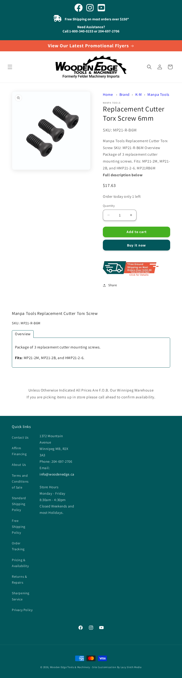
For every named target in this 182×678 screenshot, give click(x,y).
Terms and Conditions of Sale (20, 481)
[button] (10, 67)
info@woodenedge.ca (57, 474)
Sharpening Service (20, 596)
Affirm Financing (19, 451)
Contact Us (20, 437)
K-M (138, 94)
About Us (19, 464)
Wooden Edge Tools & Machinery (70, 667)
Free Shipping (136, 269)
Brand (124, 94)
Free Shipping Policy (18, 527)
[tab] (23, 334)
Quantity (109, 206)
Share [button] (112, 285)
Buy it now (136, 245)
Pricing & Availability (20, 563)
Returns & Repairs (19, 579)
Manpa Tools (158, 94)
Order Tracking (18, 546)
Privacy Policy (22, 610)
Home (108, 94)
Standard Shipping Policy (19, 504)
